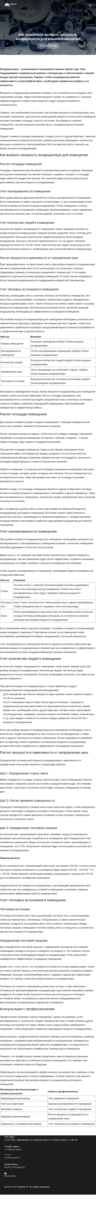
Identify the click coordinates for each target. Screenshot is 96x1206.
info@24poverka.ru (12, 1157)
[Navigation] (90, 6)
